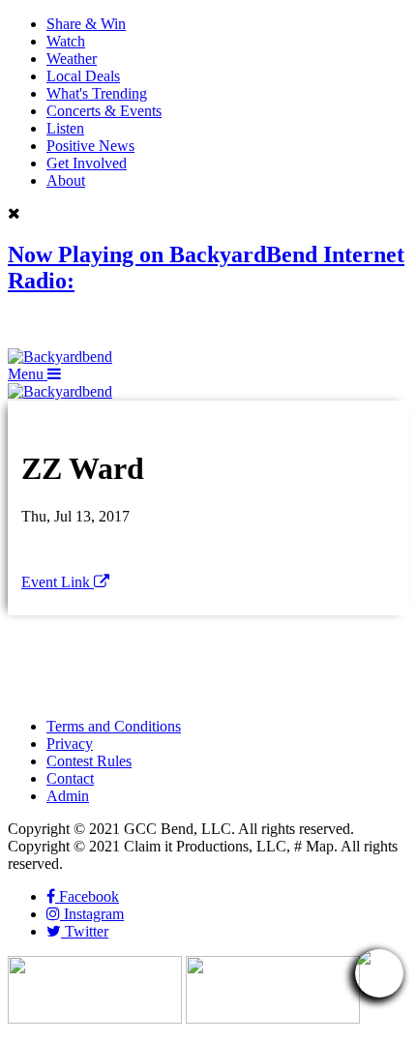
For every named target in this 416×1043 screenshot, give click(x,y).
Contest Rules (89, 761)
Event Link (57, 582)
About (65, 180)
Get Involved (86, 163)
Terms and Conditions (113, 726)
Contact (70, 778)
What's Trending (96, 93)
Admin (67, 796)
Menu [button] (27, 374)
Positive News (90, 145)
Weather (71, 58)
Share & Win (86, 23)
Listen (65, 128)
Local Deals (83, 76)
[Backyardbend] (60, 356)
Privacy (69, 743)
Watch (65, 41)
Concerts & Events (104, 111)
